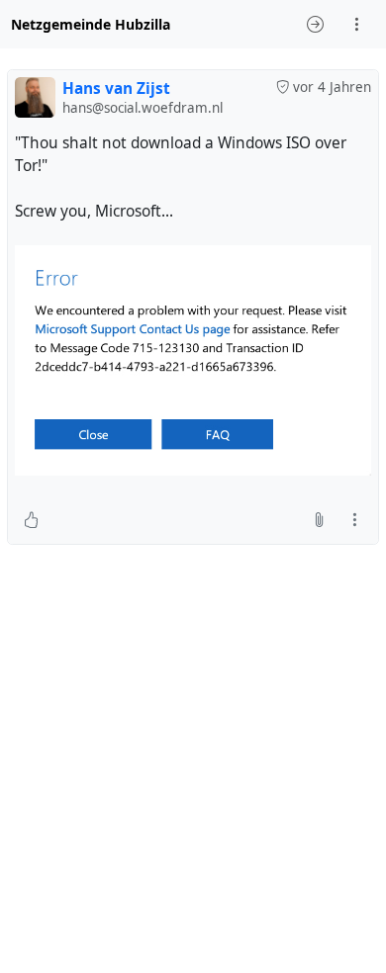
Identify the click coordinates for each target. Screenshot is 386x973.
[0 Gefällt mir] (31, 520)
